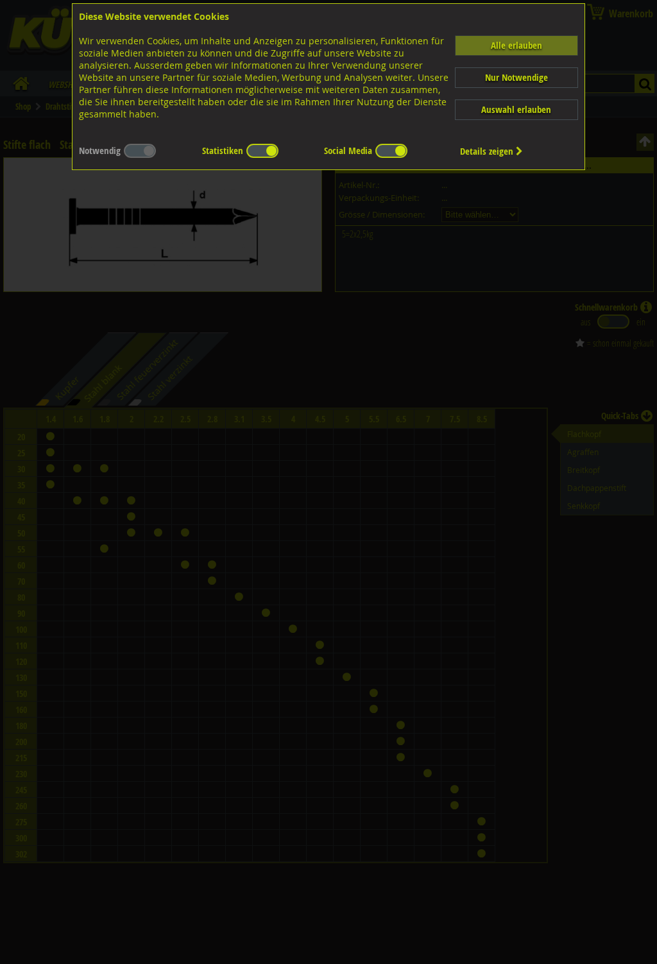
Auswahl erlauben (516, 109)
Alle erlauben (516, 45)
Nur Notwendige (516, 77)
